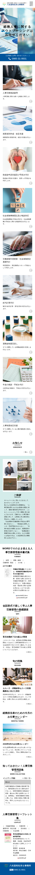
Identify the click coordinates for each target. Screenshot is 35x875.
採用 (7, 560)
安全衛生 (24, 828)
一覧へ (26, 452)
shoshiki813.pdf (22, 597)
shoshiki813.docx (22, 595)
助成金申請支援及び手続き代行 (16, 175)
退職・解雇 (17, 560)
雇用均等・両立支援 (9, 828)
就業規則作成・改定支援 (13, 134)
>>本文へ (29, 652)
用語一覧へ (28, 778)
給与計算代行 (8, 303)
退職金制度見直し (10, 344)
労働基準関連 (10, 826)
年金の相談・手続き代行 (13, 385)
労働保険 (6, 831)
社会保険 (16, 831)
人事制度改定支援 (10, 425)
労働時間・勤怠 (8, 562)
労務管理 (22, 826)
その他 (20, 562)
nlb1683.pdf (22, 858)
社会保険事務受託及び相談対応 (16, 216)
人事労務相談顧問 (10, 93)
